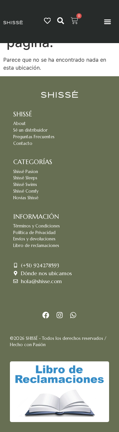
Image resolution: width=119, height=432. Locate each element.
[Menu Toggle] (107, 21)
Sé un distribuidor (30, 130)
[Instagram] (59, 315)
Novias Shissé (25, 198)
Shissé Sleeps (25, 178)
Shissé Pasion (25, 171)
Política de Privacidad (34, 232)
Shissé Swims (25, 184)
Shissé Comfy (25, 191)
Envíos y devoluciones (34, 239)
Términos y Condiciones (36, 226)
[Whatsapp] (73, 315)
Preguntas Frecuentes (34, 137)
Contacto (22, 143)
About (19, 123)
